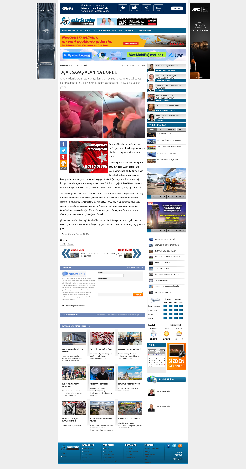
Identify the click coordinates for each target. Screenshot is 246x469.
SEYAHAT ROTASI (144, 30)
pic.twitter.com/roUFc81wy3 (73, 220)
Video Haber (130, 458)
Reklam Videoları (132, 451)
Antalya (148, 462)
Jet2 (63, 244)
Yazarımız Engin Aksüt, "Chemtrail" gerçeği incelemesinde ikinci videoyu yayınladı (101, 392)
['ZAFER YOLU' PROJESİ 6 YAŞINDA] (151, 258)
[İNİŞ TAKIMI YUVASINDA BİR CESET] (151, 276)
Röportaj (86, 451)
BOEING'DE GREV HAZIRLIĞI (165, 239)
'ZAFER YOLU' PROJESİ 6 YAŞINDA (167, 257)
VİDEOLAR (129, 30)
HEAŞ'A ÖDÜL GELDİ (162, 263)
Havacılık (107, 448)
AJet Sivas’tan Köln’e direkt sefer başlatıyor (128, 389)
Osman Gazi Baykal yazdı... (72, 425)
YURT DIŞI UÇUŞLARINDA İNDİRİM (167, 286)
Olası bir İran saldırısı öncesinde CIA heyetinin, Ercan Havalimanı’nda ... (130, 425)
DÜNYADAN (117, 30)
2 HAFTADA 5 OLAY (162, 268)
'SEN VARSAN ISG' (161, 280)
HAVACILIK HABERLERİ (71, 30)
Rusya (147, 451)
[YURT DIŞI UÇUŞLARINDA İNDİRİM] (151, 287)
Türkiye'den (87, 455)
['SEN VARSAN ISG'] (151, 281)
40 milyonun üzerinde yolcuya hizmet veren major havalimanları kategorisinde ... (101, 427)
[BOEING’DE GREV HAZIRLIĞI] (151, 240)
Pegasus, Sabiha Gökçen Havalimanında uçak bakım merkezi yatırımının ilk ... (72, 358)
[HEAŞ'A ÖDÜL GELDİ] (151, 264)
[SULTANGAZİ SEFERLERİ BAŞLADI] (151, 246)
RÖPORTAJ (90, 30)
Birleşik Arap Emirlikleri (149, 455)
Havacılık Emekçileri (111, 461)
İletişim (64, 456)
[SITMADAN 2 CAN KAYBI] (151, 293)
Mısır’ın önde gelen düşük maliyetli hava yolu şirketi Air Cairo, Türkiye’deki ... (129, 356)
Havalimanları (109, 455)
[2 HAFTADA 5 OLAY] (151, 270)
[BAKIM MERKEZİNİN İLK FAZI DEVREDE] (74, 258)
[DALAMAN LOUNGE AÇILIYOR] (151, 252)
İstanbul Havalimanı (152, 448)
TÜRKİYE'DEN (103, 30)
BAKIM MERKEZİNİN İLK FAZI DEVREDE (89, 255)
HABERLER (64, 65)
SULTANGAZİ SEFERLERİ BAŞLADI (167, 245)
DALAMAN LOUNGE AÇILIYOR (165, 251)
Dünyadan (86, 458)
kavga (70, 244)
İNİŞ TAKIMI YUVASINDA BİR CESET (167, 274)
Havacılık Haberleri (90, 448)
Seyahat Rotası (88, 461)
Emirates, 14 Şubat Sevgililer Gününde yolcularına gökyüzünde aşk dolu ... (101, 356)
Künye (64, 453)
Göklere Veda (109, 458)
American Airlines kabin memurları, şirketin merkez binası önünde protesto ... (72, 393)
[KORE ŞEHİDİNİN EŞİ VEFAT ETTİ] (128, 258)
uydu (147, 459)
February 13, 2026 (82, 234)
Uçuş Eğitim (108, 451)
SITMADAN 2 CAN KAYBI (163, 292)
